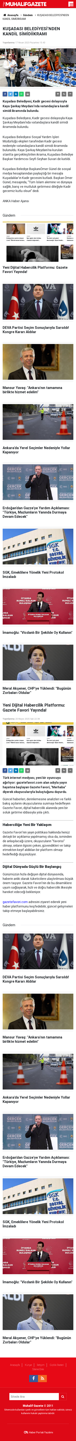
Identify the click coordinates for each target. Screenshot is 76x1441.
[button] (57, 94)
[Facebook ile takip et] (33, 1378)
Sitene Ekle (38, 1369)
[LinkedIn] (16, 94)
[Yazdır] (27, 94)
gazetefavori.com (15, 902)
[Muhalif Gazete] (25, 4)
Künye (28, 1365)
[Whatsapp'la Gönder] (21, 94)
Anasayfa (15, 1365)
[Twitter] (10, 94)
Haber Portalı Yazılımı (41, 1432)
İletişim (41, 1365)
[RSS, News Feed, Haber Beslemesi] (42, 1378)
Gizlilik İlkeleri (57, 1365)
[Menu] (71, 5)
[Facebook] (5, 94)
